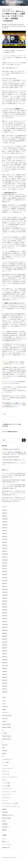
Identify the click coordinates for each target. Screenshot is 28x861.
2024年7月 (4, 510)
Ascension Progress (7, 715)
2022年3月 (4, 580)
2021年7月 (4, 604)
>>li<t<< (4, 703)
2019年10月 (5, 665)
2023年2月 (4, 548)
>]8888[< (4, 709)
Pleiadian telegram (6, 739)
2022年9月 (4, 563)
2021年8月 (4, 601)
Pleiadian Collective (6, 736)
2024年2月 (4, 513)
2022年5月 (4, 574)
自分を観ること (6, 827)
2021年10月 (5, 595)
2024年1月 (4, 516)
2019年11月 (5, 662)
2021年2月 (4, 618)
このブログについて (7, 759)
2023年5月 (4, 539)
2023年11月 (5, 522)
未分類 (3, 821)
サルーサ (4, 780)
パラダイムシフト (6, 797)
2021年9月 (4, 598)
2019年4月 (4, 683)
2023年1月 (4, 551)
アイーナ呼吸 (14, 403)
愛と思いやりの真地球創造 (12, 2)
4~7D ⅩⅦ (4, 712)
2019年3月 (4, 686)
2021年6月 (4, 607)
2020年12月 (5, 624)
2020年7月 (4, 639)
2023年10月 (5, 524)
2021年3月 (4, 615)
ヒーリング (5, 800)
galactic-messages (6, 727)
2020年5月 (4, 645)
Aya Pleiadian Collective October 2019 (11, 449)
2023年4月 (4, 542)
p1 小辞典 (4, 733)
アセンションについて (7, 768)
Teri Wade (4, 750)
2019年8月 (4, 671)
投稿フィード (5, 841)
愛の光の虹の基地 (6, 818)
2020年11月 (5, 627)
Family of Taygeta (6, 724)
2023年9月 (4, 527)
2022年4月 (4, 577)
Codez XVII (5, 718)
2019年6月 (4, 677)
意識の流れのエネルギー (8, 815)
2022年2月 (4, 583)
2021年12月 (5, 589)
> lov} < (4, 700)
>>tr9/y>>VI (5, 706)
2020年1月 (4, 656)
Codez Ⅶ (4, 721)
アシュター (5, 765)
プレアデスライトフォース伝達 (9, 803)
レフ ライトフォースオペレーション (11, 806)
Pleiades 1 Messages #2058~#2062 (10, 456)
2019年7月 (4, 674)
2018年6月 (4, 692)
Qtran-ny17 (4, 744)
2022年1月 (4, 586)
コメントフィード (6, 844)
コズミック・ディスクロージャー (10, 777)
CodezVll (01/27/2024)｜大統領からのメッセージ (13, 459)
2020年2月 (4, 653)
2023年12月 (5, 519)
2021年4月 (4, 612)
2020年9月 (4, 633)
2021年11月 (5, 592)
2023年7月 (4, 533)
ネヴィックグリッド (7, 794)
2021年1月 (4, 621)
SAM (5, 414)
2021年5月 (4, 609)
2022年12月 (5, 554)
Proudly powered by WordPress (9, 857)
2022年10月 (5, 560)
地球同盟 (4, 809)
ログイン (4, 838)
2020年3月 (4, 650)
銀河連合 (4, 829)
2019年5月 (4, 680)
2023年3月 (4, 545)
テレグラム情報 (6, 785)
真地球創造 (5, 824)
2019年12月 (5, 659)
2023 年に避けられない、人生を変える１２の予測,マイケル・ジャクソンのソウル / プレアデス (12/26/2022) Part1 (13, 493)
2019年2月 (4, 689)
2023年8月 (4, 530)
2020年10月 (5, 630)
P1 (2, 730)
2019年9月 (4, 668)
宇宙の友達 (5, 812)
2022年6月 (4, 571)
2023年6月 (4, 536)
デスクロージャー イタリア (9, 791)
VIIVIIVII (4, 753)
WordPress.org (5, 847)
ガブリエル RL (5, 774)
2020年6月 (4, 642)
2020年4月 (4, 648)
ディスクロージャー (7, 788)
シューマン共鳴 (6, 783)
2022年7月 (4, 568)
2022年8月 (4, 565)
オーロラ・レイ (6, 771)
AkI (11, 9)
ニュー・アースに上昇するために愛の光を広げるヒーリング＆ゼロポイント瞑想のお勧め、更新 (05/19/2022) (14, 475)
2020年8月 (4, 636)
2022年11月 (5, 557)
